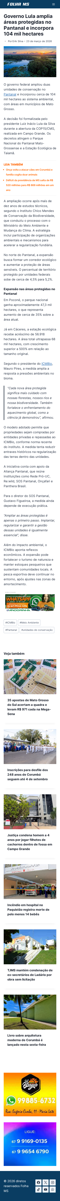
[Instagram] (53, 1182)
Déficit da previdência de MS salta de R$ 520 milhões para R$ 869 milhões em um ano (30, 185)
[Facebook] (38, 1182)
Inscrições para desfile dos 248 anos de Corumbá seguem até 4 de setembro (27, 774)
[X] (45, 1182)
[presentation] (30, 676)
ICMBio (47, 363)
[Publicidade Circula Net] (30, 1165)
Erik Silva (17, 41)
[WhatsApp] (53, 1189)
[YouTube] (45, 1189)
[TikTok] (38, 1189)
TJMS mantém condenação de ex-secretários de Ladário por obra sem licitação (30, 974)
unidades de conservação (37, 629)
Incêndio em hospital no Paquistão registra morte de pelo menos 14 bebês (28, 909)
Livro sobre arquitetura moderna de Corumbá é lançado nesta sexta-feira (26, 1040)
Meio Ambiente (29, 622)
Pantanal (10, 94)
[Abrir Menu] (53, 4)
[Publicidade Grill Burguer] (30, 1115)
